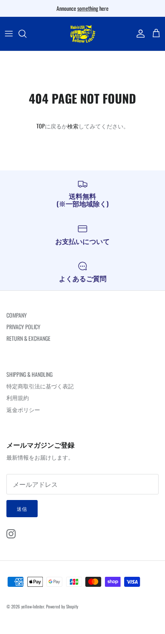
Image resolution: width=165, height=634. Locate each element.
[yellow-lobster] (83, 34)
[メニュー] (9, 33)
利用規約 (17, 397)
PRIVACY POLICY (23, 326)
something (87, 8)
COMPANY (16, 315)
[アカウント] (138, 33)
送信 (22, 508)
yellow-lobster (32, 606)
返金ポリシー (23, 409)
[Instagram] (11, 533)
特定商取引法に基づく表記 (40, 386)
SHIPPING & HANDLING (29, 374)
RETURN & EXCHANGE (28, 338)
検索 (72, 126)
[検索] (26, 33)
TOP (40, 126)
